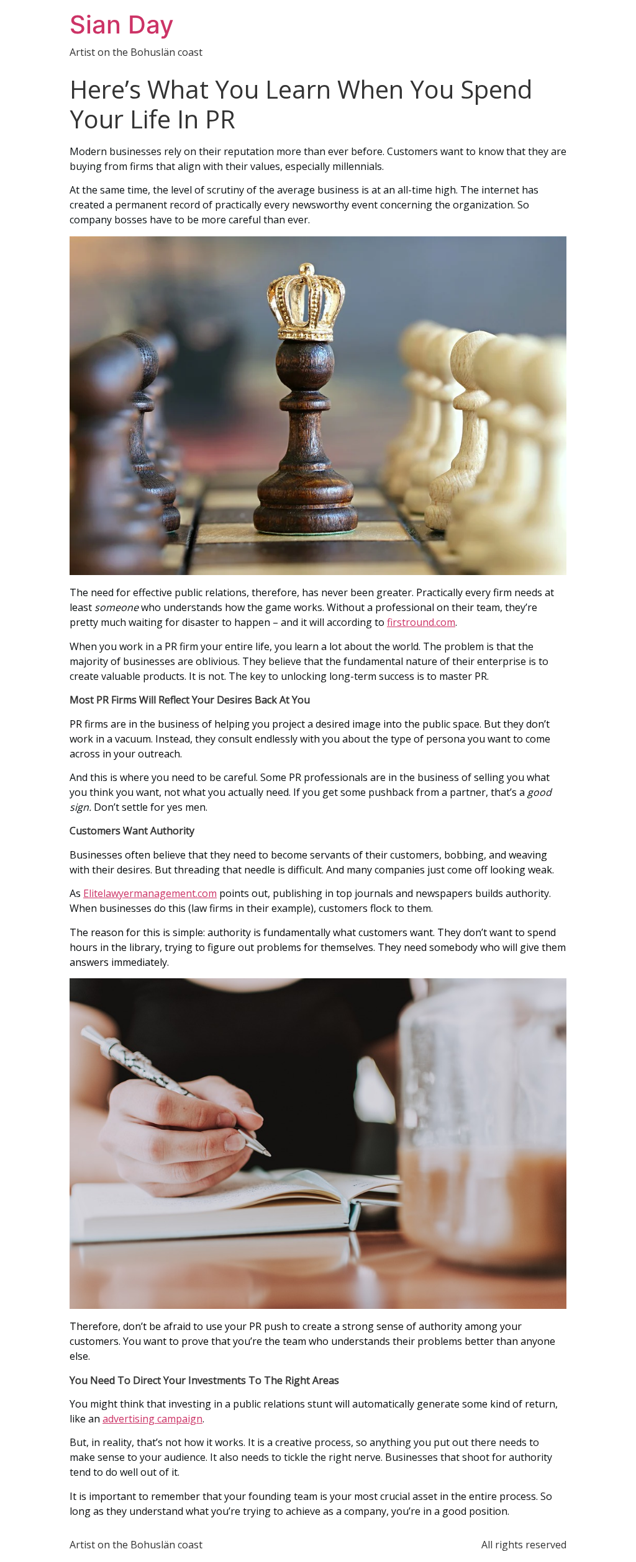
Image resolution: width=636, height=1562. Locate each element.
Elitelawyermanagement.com (150, 893)
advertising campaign (152, 1419)
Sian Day (122, 24)
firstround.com (421, 622)
